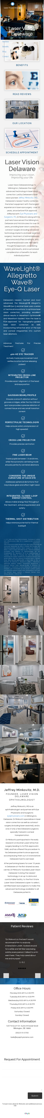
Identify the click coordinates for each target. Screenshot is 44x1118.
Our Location (22, 123)
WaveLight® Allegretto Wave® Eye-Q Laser (19, 37)
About (4, 27)
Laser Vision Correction (11, 32)
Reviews (5, 42)
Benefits (5, 47)
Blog (4, 52)
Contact (5, 56)
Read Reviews (22, 94)
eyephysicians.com (15, 816)
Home (4, 22)
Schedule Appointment (22, 152)
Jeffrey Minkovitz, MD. (28, 198)
